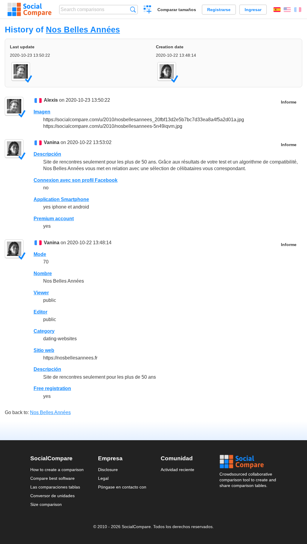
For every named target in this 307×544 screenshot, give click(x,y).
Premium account (54, 218)
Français (297, 9)
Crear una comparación (148, 10)
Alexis (51, 100)
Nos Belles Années (83, 29)
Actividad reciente (177, 469)
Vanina (51, 142)
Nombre (43, 273)
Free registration (52, 388)
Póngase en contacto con (122, 487)
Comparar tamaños (176, 9)
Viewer (41, 292)
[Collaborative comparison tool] (29, 9)
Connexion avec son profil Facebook (76, 180)
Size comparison (46, 504)
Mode (40, 254)
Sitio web (44, 350)
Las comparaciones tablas (55, 487)
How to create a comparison (57, 469)
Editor (40, 311)
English (287, 9)
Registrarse (219, 9)
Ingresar (253, 9)
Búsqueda (133, 9)
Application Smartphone (61, 199)
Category (44, 331)
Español (277, 9)
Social (248, 462)
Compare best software (52, 478)
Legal (103, 478)
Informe (289, 102)
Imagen (42, 111)
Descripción (47, 154)
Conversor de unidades (52, 495)
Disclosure (108, 469)
